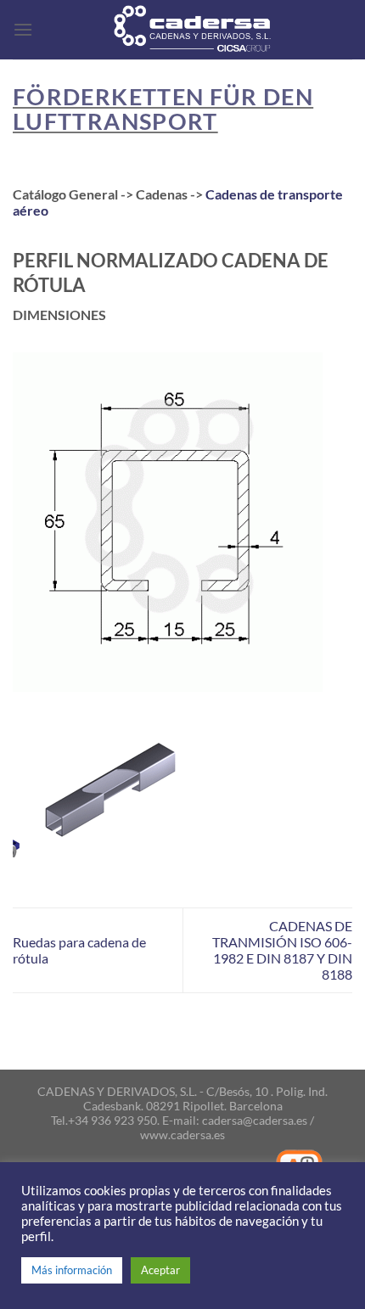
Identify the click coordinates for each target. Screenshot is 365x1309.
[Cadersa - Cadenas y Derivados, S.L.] (193, 29)
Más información (71, 1270)
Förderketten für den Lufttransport (163, 108)
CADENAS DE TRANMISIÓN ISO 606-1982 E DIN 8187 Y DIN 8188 (282, 950)
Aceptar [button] (160, 1270)
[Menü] (23, 29)
